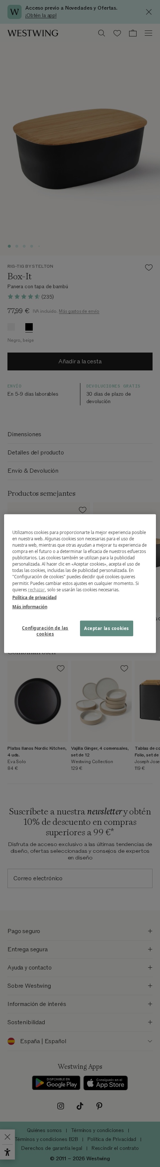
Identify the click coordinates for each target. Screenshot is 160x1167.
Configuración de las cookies (45, 630)
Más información (29, 606)
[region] (80, 583)
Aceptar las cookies (106, 628)
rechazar (36, 589)
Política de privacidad (34, 597)
